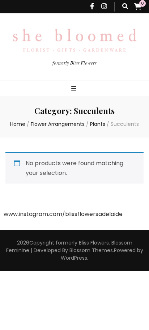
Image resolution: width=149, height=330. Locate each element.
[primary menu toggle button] (74, 89)
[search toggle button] (125, 7)
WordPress (74, 257)
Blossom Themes (91, 250)
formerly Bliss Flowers (74, 63)
